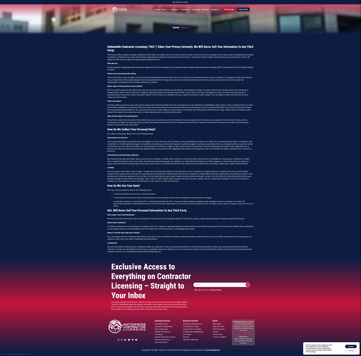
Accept (350, 346)
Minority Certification (191, 340)
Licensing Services (161, 324)
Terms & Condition (219, 337)
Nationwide (217, 324)
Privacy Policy (215, 290)
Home (156, 9)
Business (185, 9)
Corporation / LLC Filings (192, 329)
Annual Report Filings (190, 326)
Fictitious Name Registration (193, 332)
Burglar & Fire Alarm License (165, 337)
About (164, 9)
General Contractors (162, 340)
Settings (351, 350)
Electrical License (161, 342)
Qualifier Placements (162, 332)
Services (173, 9)
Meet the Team (218, 326)
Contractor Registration (163, 326)
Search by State (219, 329)
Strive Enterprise (213, 350)
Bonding (186, 337)
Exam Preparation (161, 329)
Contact (214, 9)
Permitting (158, 334)
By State (205, 9)
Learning (196, 9)
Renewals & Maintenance (192, 324)
